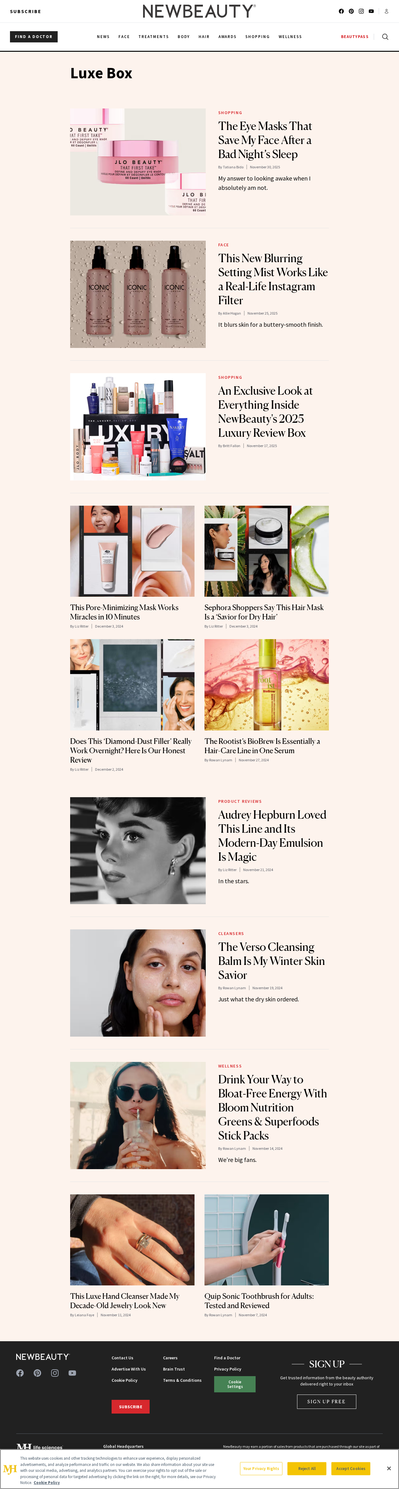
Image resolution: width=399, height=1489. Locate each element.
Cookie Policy (124, 1380)
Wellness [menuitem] (290, 36)
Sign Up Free (326, 1401)
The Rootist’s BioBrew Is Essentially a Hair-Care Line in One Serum (262, 746)
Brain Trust (174, 1369)
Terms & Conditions (182, 1380)
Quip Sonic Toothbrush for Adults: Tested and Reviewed (259, 1301)
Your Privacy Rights (261, 1468)
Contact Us (122, 1358)
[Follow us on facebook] (341, 11)
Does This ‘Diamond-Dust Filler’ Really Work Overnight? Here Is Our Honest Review (131, 750)
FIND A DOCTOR (34, 36)
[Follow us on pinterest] (351, 11)
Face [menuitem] (124, 36)
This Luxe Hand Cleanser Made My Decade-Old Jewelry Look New (125, 1301)
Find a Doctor (227, 1358)
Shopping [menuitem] (257, 36)
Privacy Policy (227, 1369)
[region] (199, 1469)
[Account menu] (386, 11)
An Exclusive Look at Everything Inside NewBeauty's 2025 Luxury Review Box (265, 412)
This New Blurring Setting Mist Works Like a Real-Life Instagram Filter (273, 279)
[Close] (389, 1468)
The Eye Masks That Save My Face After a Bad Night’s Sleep (265, 140)
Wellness (230, 1066)
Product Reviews (240, 801)
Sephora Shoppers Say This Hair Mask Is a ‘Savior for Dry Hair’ (264, 612)
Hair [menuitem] (204, 36)
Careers (170, 1358)
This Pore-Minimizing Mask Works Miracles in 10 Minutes (124, 612)
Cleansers (231, 933)
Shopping (230, 112)
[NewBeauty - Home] (199, 11)
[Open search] (384, 37)
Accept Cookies (350, 1468)
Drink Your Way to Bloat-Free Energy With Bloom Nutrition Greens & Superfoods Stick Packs (272, 1107)
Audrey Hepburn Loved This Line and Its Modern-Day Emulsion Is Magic (272, 836)
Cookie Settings (235, 1384)
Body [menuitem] (184, 36)
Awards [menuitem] (228, 36)
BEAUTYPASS (355, 36)
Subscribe (25, 11)
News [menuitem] (103, 36)
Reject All (307, 1468)
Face (223, 245)
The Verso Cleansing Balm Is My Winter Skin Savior (271, 961)
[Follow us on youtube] (371, 11)
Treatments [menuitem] (153, 36)
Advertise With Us (129, 1369)
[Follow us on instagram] (361, 11)
